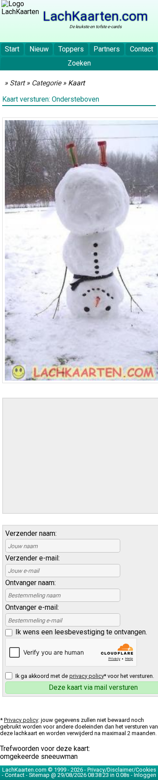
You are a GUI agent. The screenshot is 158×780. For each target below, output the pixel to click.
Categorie (46, 83)
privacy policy (86, 676)
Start (12, 49)
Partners (106, 49)
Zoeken (79, 63)
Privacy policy (21, 720)
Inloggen (145, 775)
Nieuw (39, 49)
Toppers (71, 49)
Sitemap (39, 775)
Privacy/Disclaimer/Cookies (121, 769)
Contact (141, 49)
